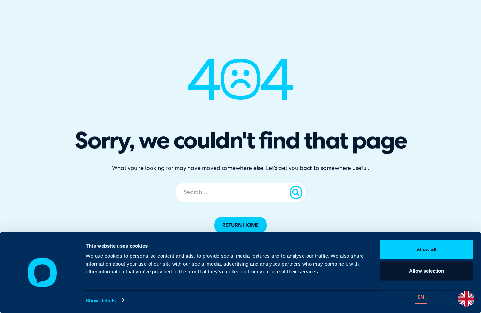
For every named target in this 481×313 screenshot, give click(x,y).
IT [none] (444, 297)
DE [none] (456, 297)
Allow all (426, 249)
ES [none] (433, 297)
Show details (101, 300)
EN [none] (421, 297)
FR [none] (468, 297)
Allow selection (426, 270)
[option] (433, 297)
